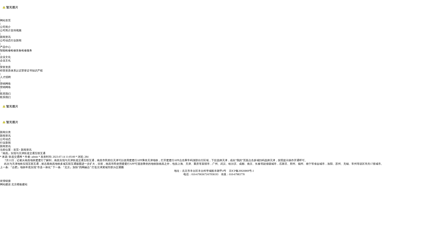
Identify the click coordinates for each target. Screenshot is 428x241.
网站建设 (5, 184)
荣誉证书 (26, 70)
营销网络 (5, 83)
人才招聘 (5, 77)
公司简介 (5, 26)
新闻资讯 (5, 36)
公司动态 (5, 40)
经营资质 (5, 70)
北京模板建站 (19, 184)
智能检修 (5, 50)
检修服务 (26, 50)
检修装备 (16, 50)
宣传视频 (16, 30)
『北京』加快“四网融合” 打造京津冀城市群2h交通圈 (93, 167)
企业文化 (5, 57)
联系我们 (5, 93)
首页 (16, 149)
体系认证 (16, 70)
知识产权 (37, 70)
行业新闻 (16, 40)
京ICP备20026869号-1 (241, 170)
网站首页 (5, 20)
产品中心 (5, 47)
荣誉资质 (5, 67)
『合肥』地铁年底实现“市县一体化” (30, 167)
